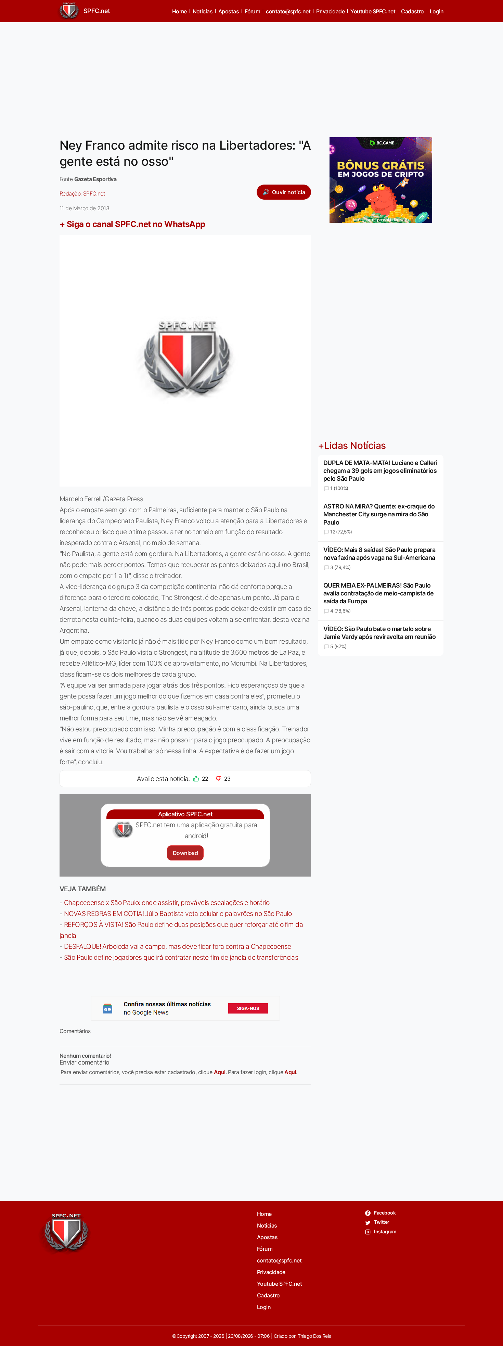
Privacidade (330, 11)
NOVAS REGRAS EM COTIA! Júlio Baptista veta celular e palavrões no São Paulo (178, 913)
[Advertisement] (251, 76)
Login (436, 11)
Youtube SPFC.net (372, 11)
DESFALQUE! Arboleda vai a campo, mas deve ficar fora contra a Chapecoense (177, 946)
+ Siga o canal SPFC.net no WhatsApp (132, 224)
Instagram (384, 1231)
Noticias (203, 11)
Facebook (384, 1213)
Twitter (381, 1222)
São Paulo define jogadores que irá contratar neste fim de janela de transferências (181, 957)
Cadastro (412, 11)
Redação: (82, 193)
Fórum (252, 11)
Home (179, 11)
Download (185, 853)
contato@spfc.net (288, 11)
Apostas (228, 11)
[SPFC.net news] (185, 1008)
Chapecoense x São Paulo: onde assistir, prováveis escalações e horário (166, 902)
